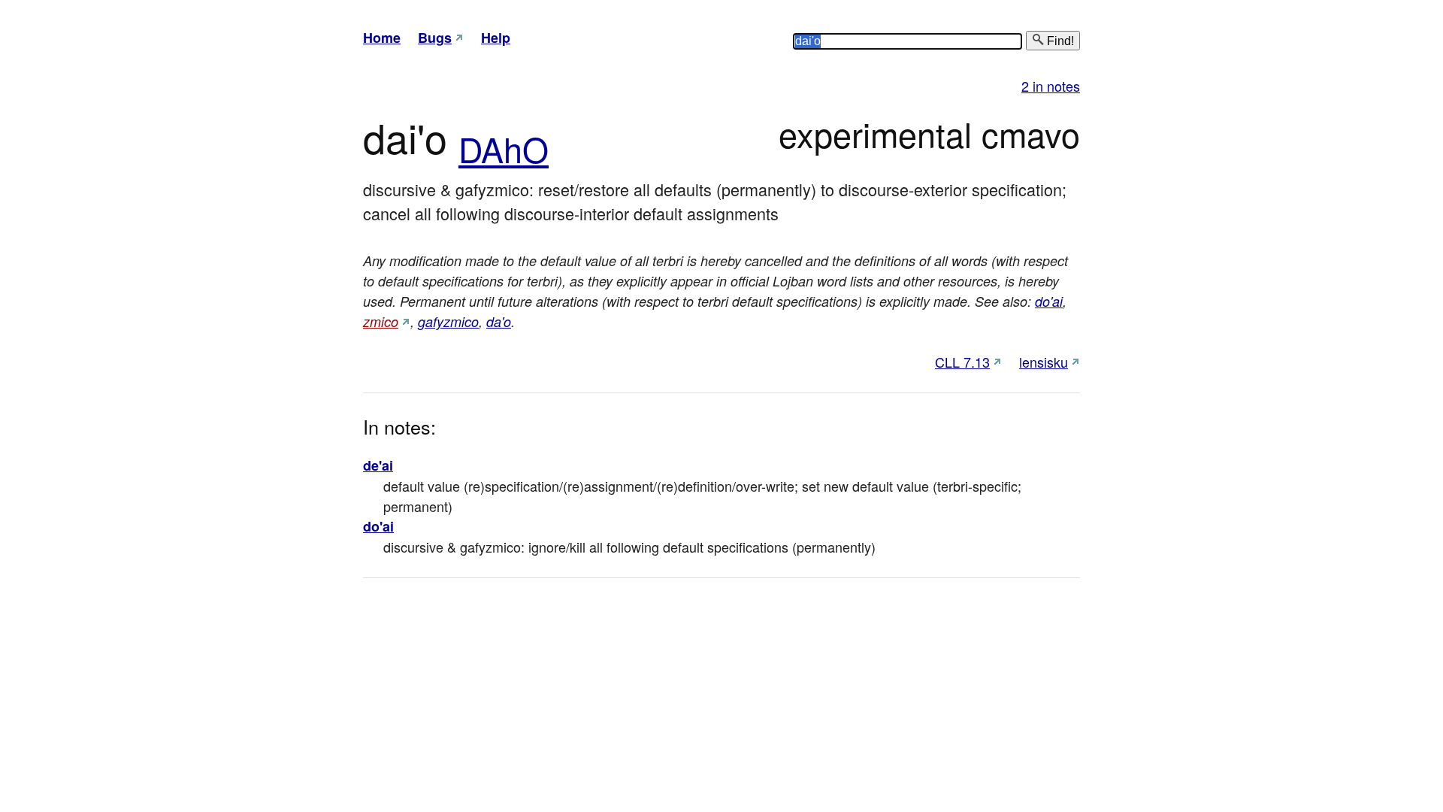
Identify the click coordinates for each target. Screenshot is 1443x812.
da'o (498, 321)
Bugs (435, 37)
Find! (1059, 41)
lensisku (1043, 361)
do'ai (1049, 301)
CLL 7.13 (962, 361)
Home (382, 37)
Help (495, 37)
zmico (380, 321)
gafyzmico (448, 321)
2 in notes (1050, 85)
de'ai (378, 465)
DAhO (503, 148)
